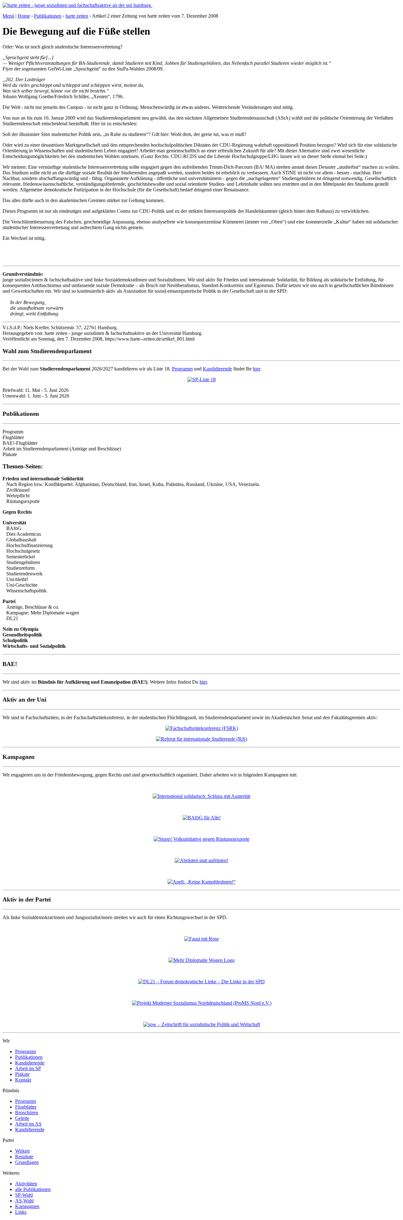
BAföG (13, 528)
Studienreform (20, 568)
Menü (8, 16)
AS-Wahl (24, 1200)
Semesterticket (20, 556)
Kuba (157, 484)
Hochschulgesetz (23, 551)
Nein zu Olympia (20, 629)
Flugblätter (13, 437)
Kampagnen (27, 1206)
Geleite (22, 1118)
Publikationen (47, 16)
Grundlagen (27, 1162)
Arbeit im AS (28, 1124)
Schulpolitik (15, 640)
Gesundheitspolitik (22, 634)
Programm (182, 368)
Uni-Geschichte (21, 585)
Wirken (22, 1151)
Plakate (10, 454)
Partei (9, 601)
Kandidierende (217, 368)
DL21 (12, 618)
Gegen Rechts (17, 512)
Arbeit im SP (28, 1068)
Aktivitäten (26, 1183)
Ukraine (215, 484)
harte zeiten (76, 16)
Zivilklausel (18, 490)
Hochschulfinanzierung (29, 545)
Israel (144, 484)
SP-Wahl (24, 1195)
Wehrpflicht (18, 495)
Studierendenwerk (24, 573)
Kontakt (23, 1079)
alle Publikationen (33, 1189)
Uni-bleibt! (17, 579)
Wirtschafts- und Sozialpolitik (34, 646)
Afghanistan (87, 484)
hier (256, 368)
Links (20, 1212)
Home (24, 16)
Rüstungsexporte (23, 501)
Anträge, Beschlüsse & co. (32, 607)
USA (230, 484)
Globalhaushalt (21, 539)
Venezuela (248, 484)
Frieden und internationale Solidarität (43, 478)
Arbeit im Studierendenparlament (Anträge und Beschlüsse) (62, 448)
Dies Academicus (23, 534)
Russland (195, 484)
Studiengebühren (23, 562)
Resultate (24, 1156)
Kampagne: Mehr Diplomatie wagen (42, 612)
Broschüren (26, 1112)
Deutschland (113, 484)
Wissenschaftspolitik (26, 590)
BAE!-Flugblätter (20, 443)
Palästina (175, 484)
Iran (133, 484)
